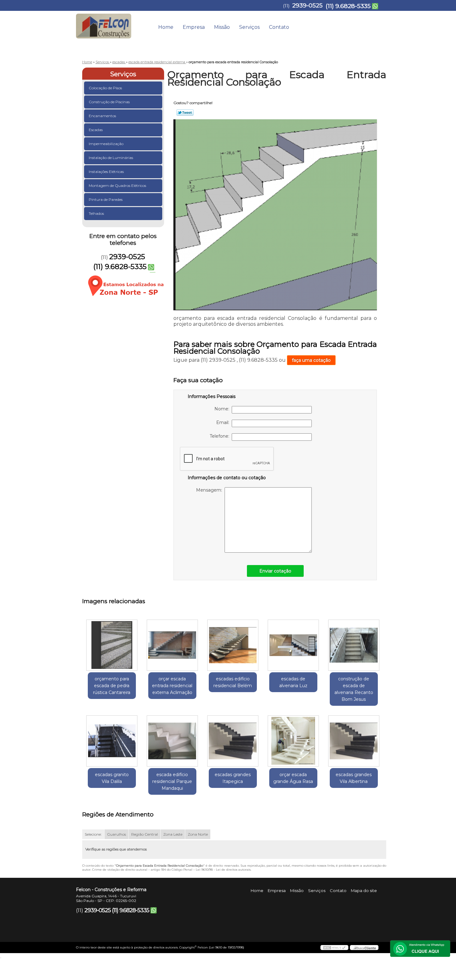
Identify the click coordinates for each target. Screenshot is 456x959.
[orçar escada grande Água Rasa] (293, 741)
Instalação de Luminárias (111, 157)
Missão (222, 27)
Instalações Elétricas (106, 171)
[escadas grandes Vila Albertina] (353, 741)
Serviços (249, 27)
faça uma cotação (311, 360)
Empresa (194, 27)
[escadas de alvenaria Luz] (293, 645)
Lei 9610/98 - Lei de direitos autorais (223, 870)
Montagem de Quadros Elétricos (117, 185)
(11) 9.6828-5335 (348, 6)
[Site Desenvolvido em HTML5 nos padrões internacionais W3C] (334, 947)
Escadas (96, 129)
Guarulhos (116, 834)
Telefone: (221, 436)
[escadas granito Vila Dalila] (111, 741)
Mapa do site (364, 890)
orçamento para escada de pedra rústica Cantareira (111, 685)
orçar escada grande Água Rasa (293, 778)
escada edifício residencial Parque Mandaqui (172, 781)
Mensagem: (210, 490)
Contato (279, 27)
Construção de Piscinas (109, 101)
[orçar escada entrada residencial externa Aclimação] (172, 645)
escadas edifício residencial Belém (232, 682)
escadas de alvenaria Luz (293, 682)
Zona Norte (198, 834)
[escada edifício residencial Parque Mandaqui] (172, 741)
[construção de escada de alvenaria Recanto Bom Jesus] (353, 645)
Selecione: (93, 834)
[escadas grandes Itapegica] (232, 741)
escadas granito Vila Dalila (112, 778)
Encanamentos (102, 115)
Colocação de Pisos (105, 88)
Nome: (223, 409)
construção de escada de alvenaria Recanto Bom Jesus (353, 689)
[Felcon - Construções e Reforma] (111, 23)
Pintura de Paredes (106, 199)
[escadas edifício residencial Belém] (232, 645)
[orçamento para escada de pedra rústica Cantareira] (111, 645)
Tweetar (185, 112)
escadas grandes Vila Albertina (354, 778)
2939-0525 (307, 5)
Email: (224, 422)
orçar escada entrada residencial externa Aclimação (172, 685)
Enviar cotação (275, 571)
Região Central (144, 834)
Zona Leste (172, 834)
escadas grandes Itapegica (233, 778)
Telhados (96, 213)
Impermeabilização (106, 143)
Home (165, 27)
